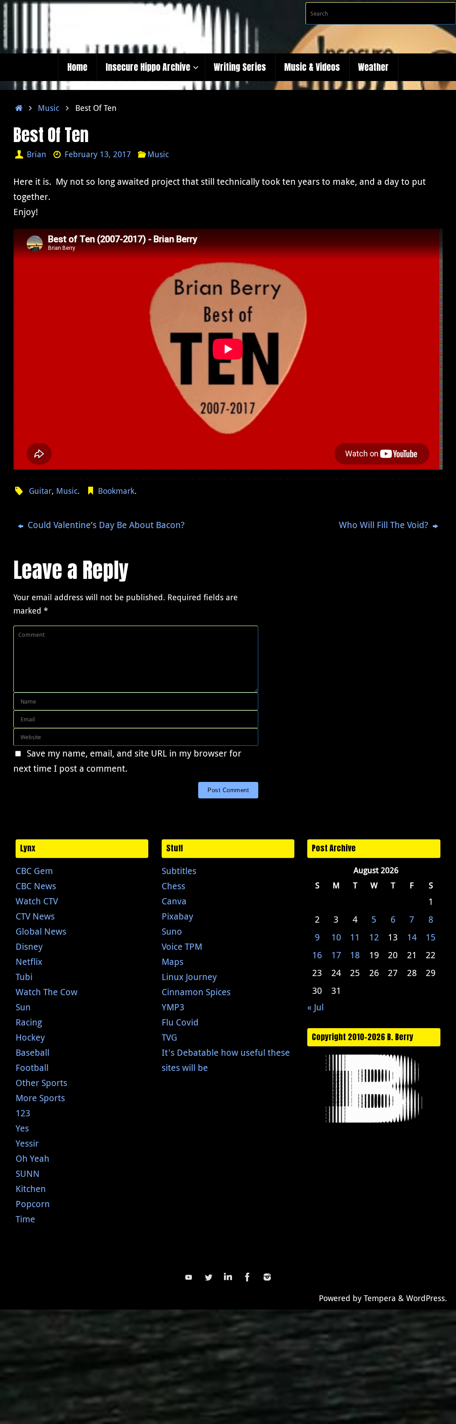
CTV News (35, 916)
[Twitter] (208, 1277)
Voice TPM (182, 946)
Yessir (27, 1143)
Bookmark (116, 490)
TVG (169, 1037)
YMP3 (173, 1007)
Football (32, 1068)
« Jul (315, 1007)
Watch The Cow (46, 992)
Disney (29, 946)
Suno (172, 931)
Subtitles (179, 871)
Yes (22, 1128)
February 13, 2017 (98, 154)
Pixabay (177, 916)
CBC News (36, 886)
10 (336, 937)
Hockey (30, 1037)
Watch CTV (37, 901)
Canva (174, 901)
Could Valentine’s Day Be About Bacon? (105, 525)
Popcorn (33, 1204)
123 (23, 1113)
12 (374, 937)
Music (48, 107)
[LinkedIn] (228, 1277)
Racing (29, 1022)
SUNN (28, 1174)
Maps (172, 962)
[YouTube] (188, 1277)
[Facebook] (247, 1277)
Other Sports (41, 1083)
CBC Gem (34, 871)
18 (355, 955)
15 (431, 937)
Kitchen (31, 1189)
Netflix (29, 962)
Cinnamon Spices (196, 992)
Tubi (24, 977)
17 (336, 955)
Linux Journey (189, 977)
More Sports (40, 1098)
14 (412, 937)
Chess (173, 886)
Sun (23, 1007)
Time (25, 1219)
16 (317, 955)
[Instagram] (267, 1277)
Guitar (40, 490)
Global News (41, 931)
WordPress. (426, 1298)
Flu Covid (180, 1022)
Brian (36, 154)
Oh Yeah (32, 1158)
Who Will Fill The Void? (385, 525)
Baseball (32, 1052)
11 (355, 937)
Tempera (380, 1298)
